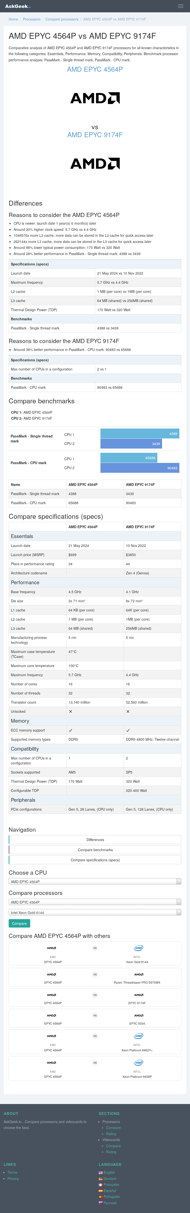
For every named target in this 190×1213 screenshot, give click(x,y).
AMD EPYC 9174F (95, 134)
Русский (110, 1202)
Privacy (13, 1178)
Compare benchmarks (95, 849)
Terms (12, 1172)
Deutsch (110, 1178)
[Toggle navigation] (181, 6)
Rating (111, 1133)
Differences (95, 839)
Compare (19, 923)
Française (111, 1184)
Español (110, 1190)
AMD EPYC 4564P (95, 69)
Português (112, 1196)
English (109, 1172)
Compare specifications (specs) (95, 859)
